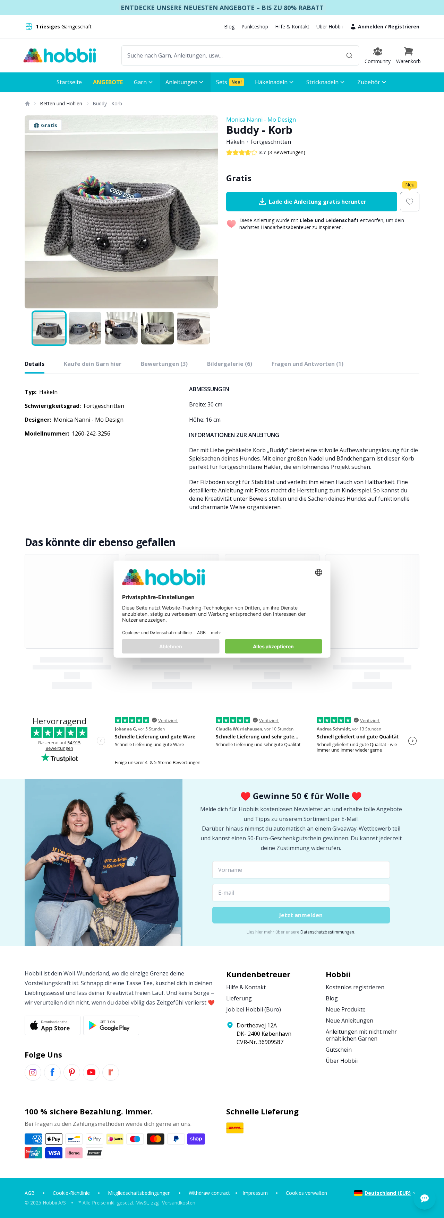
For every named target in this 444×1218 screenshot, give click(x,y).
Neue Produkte (346, 1009)
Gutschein (339, 1049)
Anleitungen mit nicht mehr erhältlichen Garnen (361, 1035)
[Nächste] (208, 212)
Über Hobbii (329, 26)
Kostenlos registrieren (355, 987)
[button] (408, 55)
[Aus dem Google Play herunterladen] (111, 1025)
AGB (30, 1193)
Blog (229, 26)
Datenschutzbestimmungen (327, 932)
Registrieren (403, 26)
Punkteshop (254, 26)
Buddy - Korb (107, 103)
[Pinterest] (71, 1072)
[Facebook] (52, 1072)
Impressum (255, 1193)
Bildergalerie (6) (229, 364)
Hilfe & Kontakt (292, 26)
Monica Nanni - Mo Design (261, 119)
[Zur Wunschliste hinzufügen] (409, 201)
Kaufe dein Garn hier (92, 364)
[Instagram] (33, 1072)
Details (34, 364)
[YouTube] (91, 1072)
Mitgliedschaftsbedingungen (139, 1193)
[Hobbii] (59, 55)
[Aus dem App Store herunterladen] (52, 1025)
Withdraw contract (209, 1193)
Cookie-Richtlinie (71, 1193)
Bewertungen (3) (164, 364)
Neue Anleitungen (349, 1020)
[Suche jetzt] (349, 55)
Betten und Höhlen (61, 103)
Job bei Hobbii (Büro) (253, 1009)
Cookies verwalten (306, 1193)
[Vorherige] (34, 212)
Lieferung (239, 998)
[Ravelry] (110, 1072)
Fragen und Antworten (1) (307, 364)
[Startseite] (27, 103)
